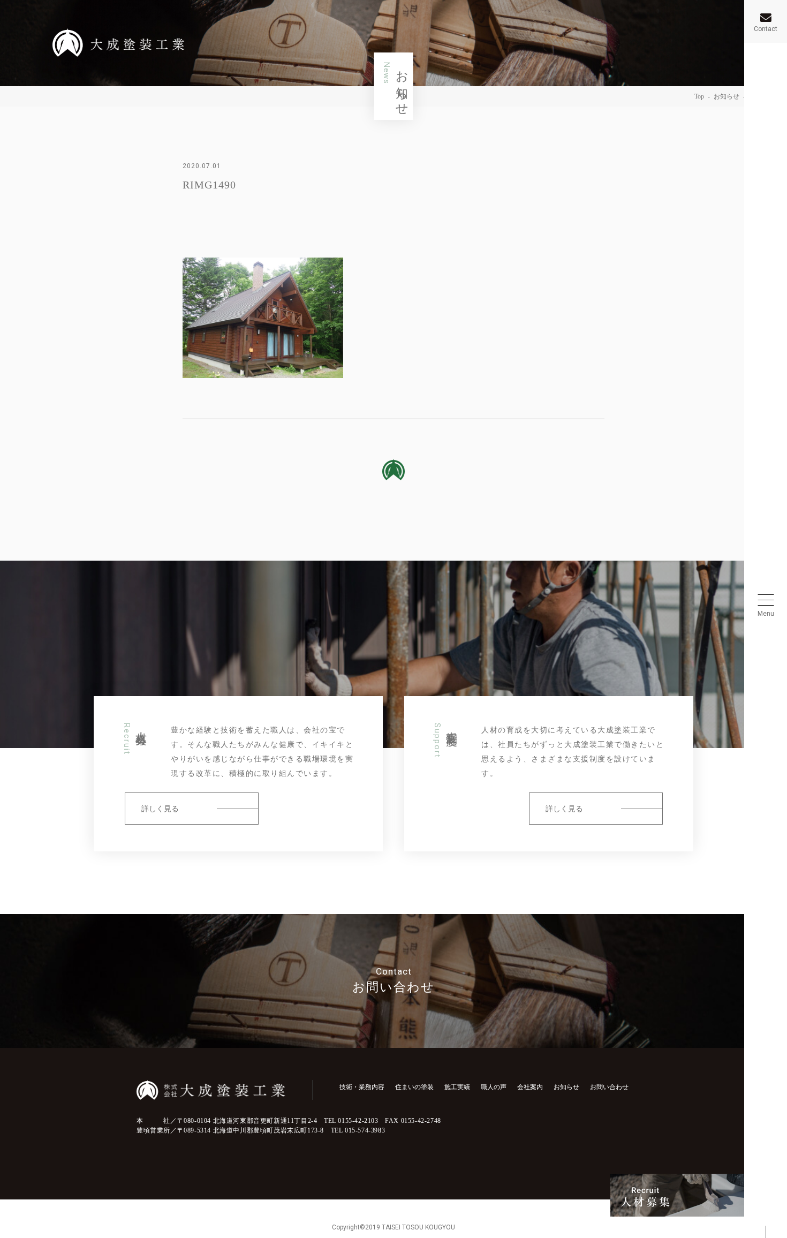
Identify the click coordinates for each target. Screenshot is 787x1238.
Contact (765, 29)
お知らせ (726, 96)
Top (699, 96)
